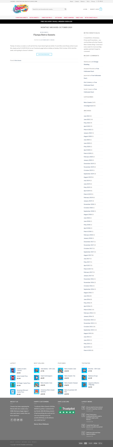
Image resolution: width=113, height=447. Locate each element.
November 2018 (89, 204)
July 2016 (87, 296)
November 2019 (89, 167)
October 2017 (88, 248)
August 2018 (88, 214)
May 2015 (87, 343)
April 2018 (87, 228)
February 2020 (88, 157)
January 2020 (88, 160)
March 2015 (87, 350)
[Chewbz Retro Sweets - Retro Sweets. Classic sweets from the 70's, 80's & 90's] (19, 9)
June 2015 (87, 340)
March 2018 (87, 231)
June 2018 (87, 221)
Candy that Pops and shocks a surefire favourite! (94, 426)
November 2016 (89, 282)
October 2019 (88, 170)
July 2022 (87, 116)
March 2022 (87, 129)
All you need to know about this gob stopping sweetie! (94, 408)
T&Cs (88, 1)
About (71, 1)
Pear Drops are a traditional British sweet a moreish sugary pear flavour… (94, 417)
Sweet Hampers (69, 17)
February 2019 (88, 197)
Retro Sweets (34, 17)
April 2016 (87, 306)
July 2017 (87, 258)
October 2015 (88, 326)
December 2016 (89, 279)
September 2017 (89, 252)
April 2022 (87, 126)
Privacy (93, 1)
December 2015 (89, 320)
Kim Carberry (88, 82)
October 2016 (88, 286)
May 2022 (87, 123)
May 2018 (87, 224)
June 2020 (87, 143)
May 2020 (87, 146)
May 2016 (87, 303)
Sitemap (30, 444)
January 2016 (88, 316)
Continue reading (44, 54)
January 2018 (88, 238)
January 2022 (88, 133)
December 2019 (89, 163)
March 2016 (87, 309)
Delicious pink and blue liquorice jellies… (93, 433)
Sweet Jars (79, 17)
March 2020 (87, 153)
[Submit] (65, 9)
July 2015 (87, 337)
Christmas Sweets (22, 17)
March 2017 (87, 269)
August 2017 (88, 255)
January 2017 (88, 275)
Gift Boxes (58, 17)
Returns (83, 1)
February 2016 (88, 313)
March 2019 (87, 194)
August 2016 (88, 292)
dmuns (52, 39)
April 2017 (87, 265)
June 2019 (87, 184)
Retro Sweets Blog (91, 17)
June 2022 (87, 119)
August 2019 (88, 177)
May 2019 (87, 187)
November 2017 (89, 245)
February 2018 (88, 235)
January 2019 (88, 201)
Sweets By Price (47, 17)
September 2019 (89, 173)
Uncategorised (88, 105)
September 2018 (89, 211)
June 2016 (87, 299)
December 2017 (89, 241)
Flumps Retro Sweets (44, 34)
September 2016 (89, 289)
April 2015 (87, 347)
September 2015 (89, 330)
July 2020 (87, 140)
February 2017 (88, 272)
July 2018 (87, 218)
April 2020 (87, 150)
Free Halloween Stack (91, 70)
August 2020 (88, 136)
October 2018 (88, 207)
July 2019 (87, 180)
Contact (77, 1)
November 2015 (89, 323)
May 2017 (87, 262)
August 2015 (88, 333)
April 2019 (87, 190)
